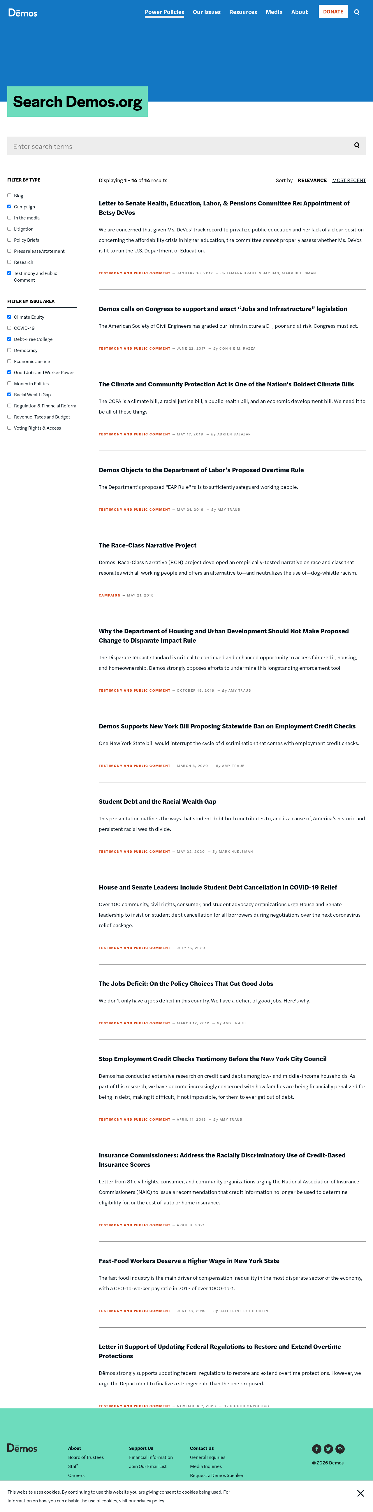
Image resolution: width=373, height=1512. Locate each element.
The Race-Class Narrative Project (147, 545)
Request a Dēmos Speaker (217, 1475)
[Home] (22, 19)
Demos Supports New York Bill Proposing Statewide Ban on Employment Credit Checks (227, 725)
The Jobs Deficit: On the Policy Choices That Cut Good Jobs (186, 983)
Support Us (141, 1448)
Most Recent (349, 180)
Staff (73, 1466)
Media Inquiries (206, 1466)
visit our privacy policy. (142, 1500)
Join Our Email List (148, 1466)
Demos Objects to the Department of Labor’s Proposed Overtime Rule (201, 469)
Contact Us (202, 1448)
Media (274, 11)
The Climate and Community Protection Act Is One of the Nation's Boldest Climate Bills (226, 383)
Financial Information (151, 1457)
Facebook (316, 1449)
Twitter (328, 1449)
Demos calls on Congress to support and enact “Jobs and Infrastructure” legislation (223, 308)
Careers (76, 1475)
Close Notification (353, 1496)
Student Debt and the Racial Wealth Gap (157, 801)
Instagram (340, 1449)
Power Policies (164, 11)
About (299, 11)
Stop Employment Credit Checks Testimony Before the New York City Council (213, 1058)
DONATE (333, 11)
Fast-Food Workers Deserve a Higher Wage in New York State (189, 1260)
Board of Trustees (86, 1457)
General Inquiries (207, 1457)
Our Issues (207, 11)
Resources (243, 11)
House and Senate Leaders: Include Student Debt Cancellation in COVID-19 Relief (218, 887)
